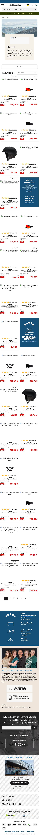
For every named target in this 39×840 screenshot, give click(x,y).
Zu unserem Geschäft (19, 783)
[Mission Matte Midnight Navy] (9, 396)
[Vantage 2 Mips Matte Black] (29, 154)
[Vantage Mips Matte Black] (9, 257)
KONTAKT (20, 689)
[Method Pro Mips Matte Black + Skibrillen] (29, 495)
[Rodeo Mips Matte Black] (9, 154)
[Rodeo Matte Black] (29, 396)
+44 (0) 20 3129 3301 (20, 697)
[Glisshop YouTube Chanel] (23, 745)
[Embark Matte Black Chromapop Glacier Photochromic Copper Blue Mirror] (9, 292)
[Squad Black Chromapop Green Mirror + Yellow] (29, 534)
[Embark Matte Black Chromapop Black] (29, 292)
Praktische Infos (11, 804)
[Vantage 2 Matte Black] (9, 223)
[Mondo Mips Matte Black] (9, 119)
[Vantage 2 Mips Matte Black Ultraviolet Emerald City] (29, 257)
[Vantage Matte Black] (10, 85)
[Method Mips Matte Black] (29, 430)
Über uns (7, 800)
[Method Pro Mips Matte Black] (9, 499)
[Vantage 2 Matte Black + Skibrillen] (29, 219)
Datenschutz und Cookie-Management (23, 831)
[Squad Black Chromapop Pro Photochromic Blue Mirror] (9, 187)
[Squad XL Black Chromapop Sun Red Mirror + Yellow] (9, 570)
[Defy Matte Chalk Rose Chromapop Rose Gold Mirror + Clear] (9, 430)
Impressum (8, 831)
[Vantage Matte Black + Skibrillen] (29, 82)
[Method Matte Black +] (9, 358)
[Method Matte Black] (10, 328)
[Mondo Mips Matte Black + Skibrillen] (29, 116)
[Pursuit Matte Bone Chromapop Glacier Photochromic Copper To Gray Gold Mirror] (9, 534)
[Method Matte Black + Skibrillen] (29, 358)
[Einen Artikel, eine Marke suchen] (36, 9)
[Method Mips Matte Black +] (9, 461)
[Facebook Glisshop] (15, 745)
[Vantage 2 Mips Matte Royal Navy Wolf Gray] (29, 570)
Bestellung (8, 796)
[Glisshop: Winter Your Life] (15, 5)
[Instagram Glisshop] (19, 745)
